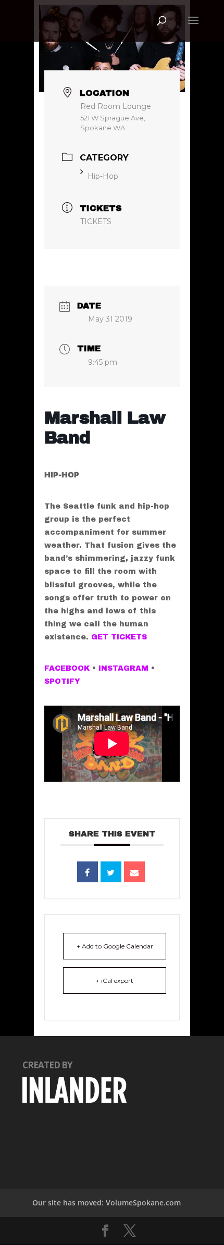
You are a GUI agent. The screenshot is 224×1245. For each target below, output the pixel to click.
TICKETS (95, 221)
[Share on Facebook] (87, 871)
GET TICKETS (119, 637)
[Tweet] (111, 871)
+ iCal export (114, 980)
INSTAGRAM (123, 668)
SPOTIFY (63, 681)
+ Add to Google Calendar (115, 946)
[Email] (134, 871)
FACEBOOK (67, 668)
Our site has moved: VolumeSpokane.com (106, 1202)
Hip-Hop (103, 176)
